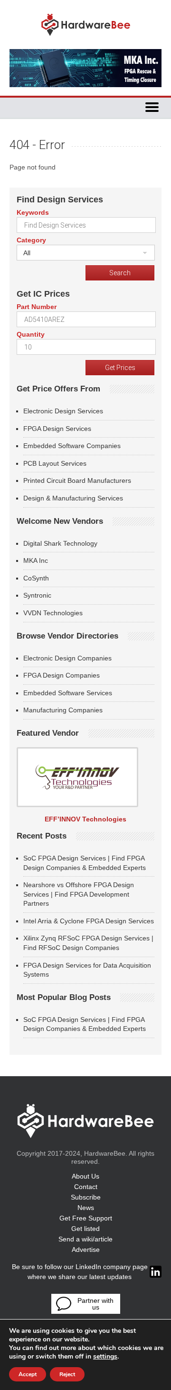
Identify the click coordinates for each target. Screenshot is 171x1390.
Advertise (86, 1249)
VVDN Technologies (53, 613)
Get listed (85, 1228)
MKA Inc (35, 560)
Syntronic (37, 595)
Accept (28, 1374)
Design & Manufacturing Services (73, 498)
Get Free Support (85, 1218)
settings (105, 1356)
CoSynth (36, 578)
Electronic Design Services (63, 411)
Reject (67, 1374)
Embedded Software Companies (72, 446)
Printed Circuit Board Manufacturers (77, 480)
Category (31, 240)
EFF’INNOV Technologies (85, 819)
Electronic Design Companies (67, 658)
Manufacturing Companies (63, 710)
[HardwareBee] (85, 38)
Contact (85, 1186)
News (85, 1207)
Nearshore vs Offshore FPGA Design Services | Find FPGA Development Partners (78, 894)
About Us (85, 1176)
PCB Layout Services (54, 463)
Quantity (31, 334)
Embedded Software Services (67, 693)
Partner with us (95, 1304)
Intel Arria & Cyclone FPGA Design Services (88, 921)
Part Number (37, 306)
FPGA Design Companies (61, 675)
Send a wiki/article (85, 1239)
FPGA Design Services (57, 428)
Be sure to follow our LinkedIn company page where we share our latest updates (80, 1271)
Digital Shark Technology (60, 543)
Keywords (33, 212)
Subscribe (86, 1197)
